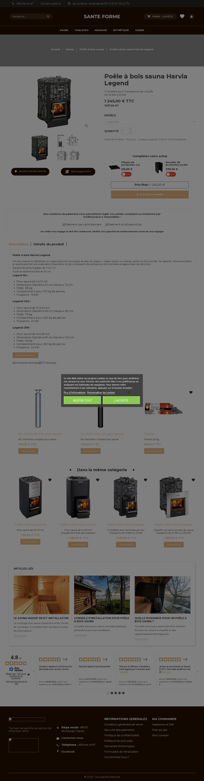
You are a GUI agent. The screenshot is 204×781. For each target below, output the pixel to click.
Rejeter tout (82, 400)
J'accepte (121, 400)
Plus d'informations (74, 392)
